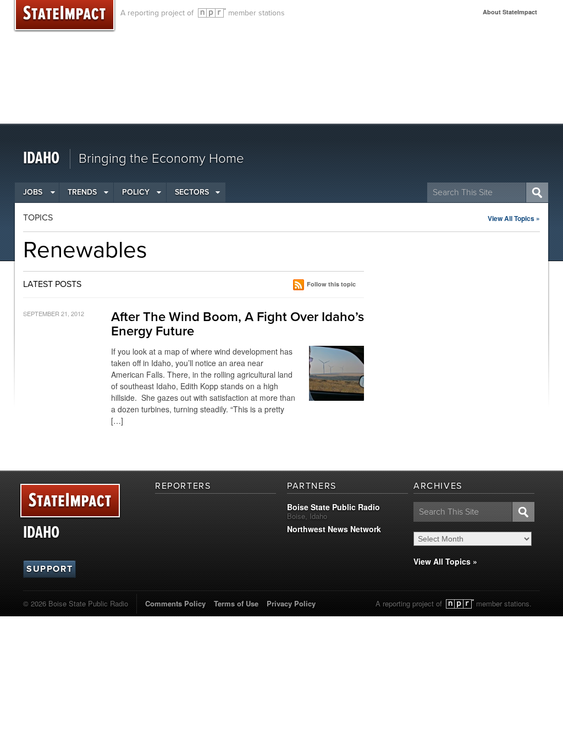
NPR (212, 13)
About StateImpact (510, 12)
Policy (136, 192)
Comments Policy (175, 603)
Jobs (32, 192)
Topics (38, 217)
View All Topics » (514, 218)
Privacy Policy (291, 603)
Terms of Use (236, 603)
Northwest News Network (334, 528)
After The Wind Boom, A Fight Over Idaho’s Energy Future (237, 324)
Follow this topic (331, 284)
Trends (82, 192)
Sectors (192, 192)
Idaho (41, 158)
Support (49, 569)
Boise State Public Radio (333, 506)
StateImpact (70, 501)
